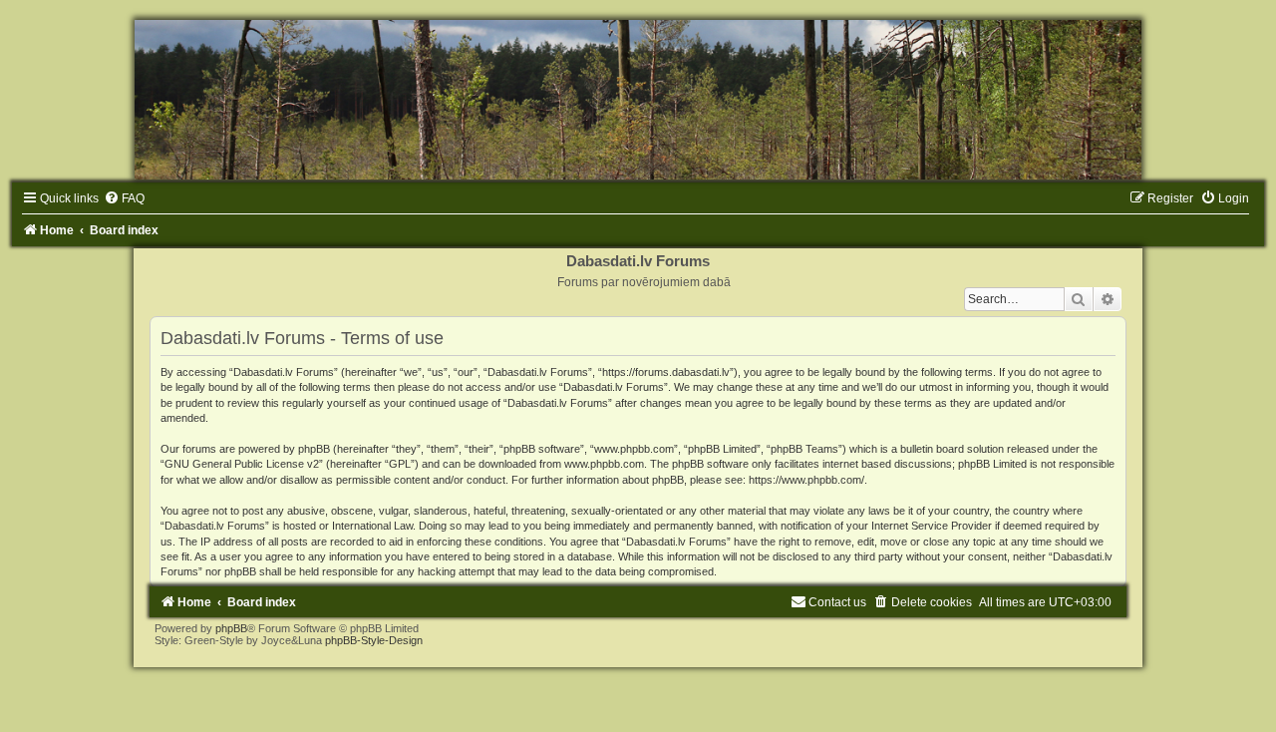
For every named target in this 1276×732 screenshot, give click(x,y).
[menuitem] (124, 198)
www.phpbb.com (604, 464)
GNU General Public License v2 (241, 464)
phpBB (231, 628)
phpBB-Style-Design (374, 640)
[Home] (638, 100)
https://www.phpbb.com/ (806, 480)
